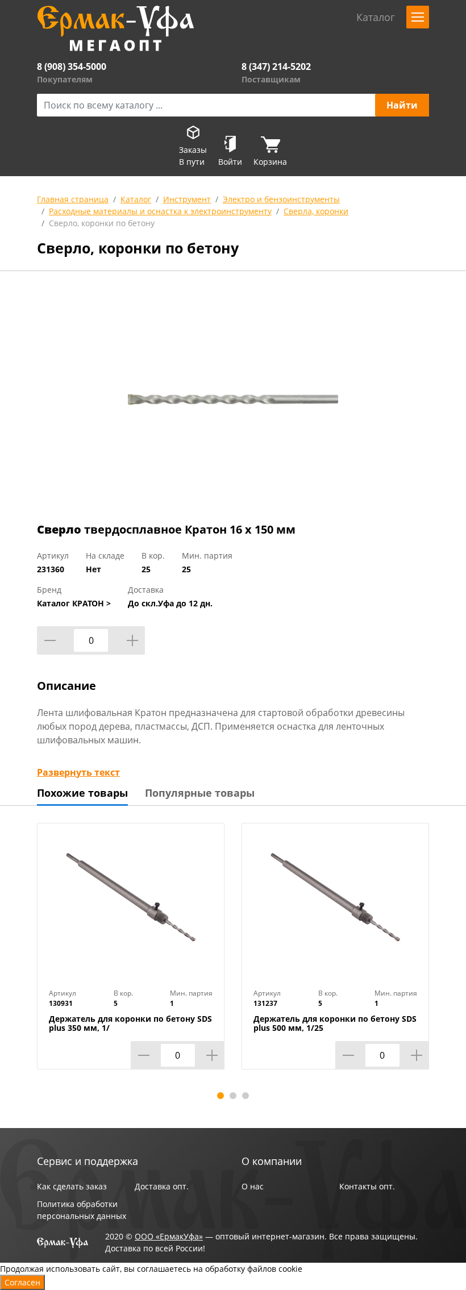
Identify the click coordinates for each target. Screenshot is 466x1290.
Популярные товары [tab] (200, 793)
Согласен (22, 1282)
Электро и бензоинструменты (281, 199)
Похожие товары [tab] (82, 793)
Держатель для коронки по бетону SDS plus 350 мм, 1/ (130, 1023)
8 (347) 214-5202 (276, 66)
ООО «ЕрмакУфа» (169, 1236)
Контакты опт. (367, 1186)
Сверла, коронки (316, 211)
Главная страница (73, 199)
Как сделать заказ (72, 1186)
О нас (253, 1186)
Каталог (135, 199)
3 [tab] (245, 1095)
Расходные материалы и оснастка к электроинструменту (160, 211)
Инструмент (187, 199)
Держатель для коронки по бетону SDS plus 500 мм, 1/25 (335, 1023)
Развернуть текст (78, 772)
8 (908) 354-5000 (71, 66)
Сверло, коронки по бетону (102, 223)
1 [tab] (220, 1095)
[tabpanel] (130, 955)
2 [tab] (233, 1095)
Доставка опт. (162, 1186)
